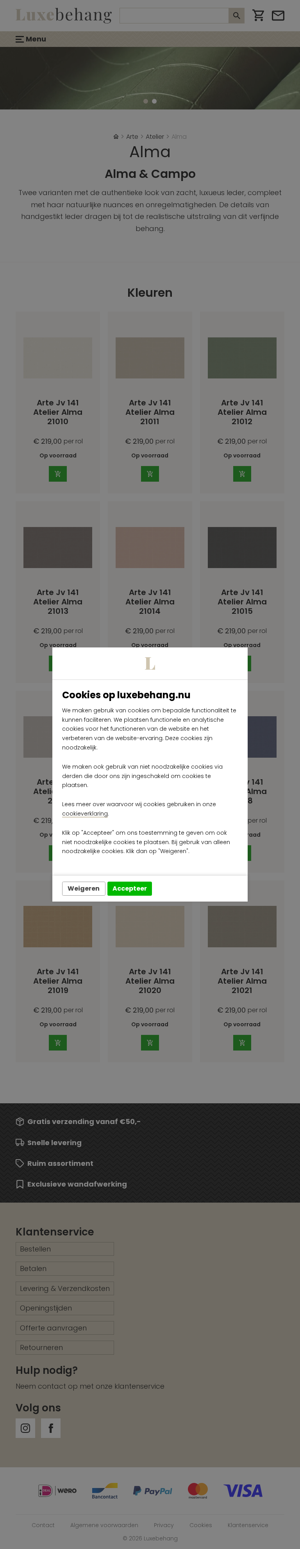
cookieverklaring (85, 814)
